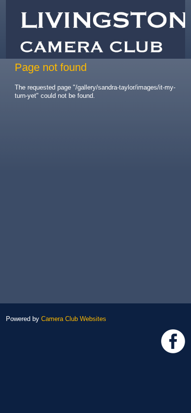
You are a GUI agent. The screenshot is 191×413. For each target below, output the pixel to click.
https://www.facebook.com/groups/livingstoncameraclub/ (173, 341)
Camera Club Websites (73, 318)
